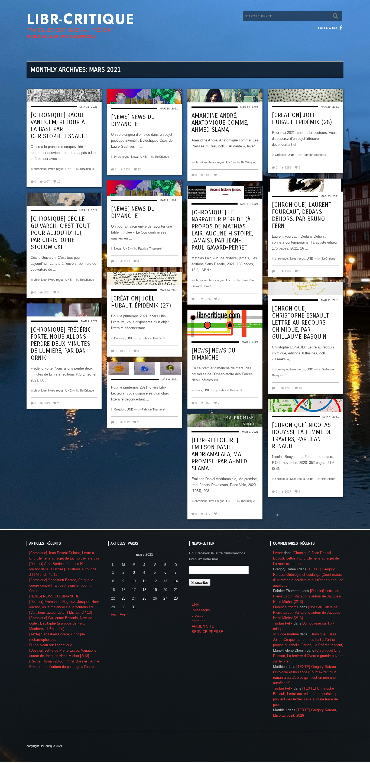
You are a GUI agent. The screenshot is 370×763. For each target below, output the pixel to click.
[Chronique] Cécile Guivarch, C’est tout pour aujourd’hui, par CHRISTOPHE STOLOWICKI (60, 233)
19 (155, 590)
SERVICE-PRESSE (207, 632)
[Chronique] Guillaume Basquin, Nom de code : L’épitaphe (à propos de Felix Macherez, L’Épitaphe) (60, 623)
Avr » (124, 614)
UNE (68, 168)
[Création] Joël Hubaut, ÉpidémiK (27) (141, 302)
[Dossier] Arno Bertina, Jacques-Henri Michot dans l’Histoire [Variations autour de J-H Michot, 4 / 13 (62, 569)
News (135, 156)
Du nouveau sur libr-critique (50, 645)
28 (176, 598)
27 (165, 598)
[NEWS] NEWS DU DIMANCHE (133, 121)
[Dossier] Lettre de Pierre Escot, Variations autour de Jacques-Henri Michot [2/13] (307, 596)
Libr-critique (81, 19)
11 (144, 581)
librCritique (87, 168)
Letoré (278, 553)
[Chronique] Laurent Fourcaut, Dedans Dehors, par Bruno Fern (302, 215)
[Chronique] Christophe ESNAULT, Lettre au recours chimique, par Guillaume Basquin (301, 322)
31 (134, 607)
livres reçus (56, 168)
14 (176, 581)
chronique (40, 168)
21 (176, 590)
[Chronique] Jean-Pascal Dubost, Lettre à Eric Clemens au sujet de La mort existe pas (306, 558)
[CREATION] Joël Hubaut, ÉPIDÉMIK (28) (302, 119)
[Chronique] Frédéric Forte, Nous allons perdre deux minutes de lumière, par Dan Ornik (61, 343)
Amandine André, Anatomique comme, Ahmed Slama (220, 122)
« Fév (112, 614)
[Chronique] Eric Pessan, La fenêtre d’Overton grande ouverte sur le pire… (308, 655)
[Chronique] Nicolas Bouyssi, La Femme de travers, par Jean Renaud (302, 436)
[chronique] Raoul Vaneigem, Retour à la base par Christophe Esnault (59, 126)
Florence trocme (285, 607)
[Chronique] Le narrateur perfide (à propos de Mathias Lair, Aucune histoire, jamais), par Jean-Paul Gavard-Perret (222, 230)
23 (123, 598)
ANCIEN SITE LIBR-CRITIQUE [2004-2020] (61, 36)
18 (144, 590)
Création (280, 154)
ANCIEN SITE (203, 626)
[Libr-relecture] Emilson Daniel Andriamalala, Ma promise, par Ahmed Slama (219, 454)
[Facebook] (341, 28)
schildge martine (286, 634)
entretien (198, 621)
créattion (198, 615)
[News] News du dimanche (133, 212)
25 (144, 598)
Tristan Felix (283, 623)
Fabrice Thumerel (314, 154)
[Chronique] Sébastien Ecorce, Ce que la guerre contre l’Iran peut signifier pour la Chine (61, 585)
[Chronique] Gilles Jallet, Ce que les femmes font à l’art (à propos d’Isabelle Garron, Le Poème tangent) (308, 639)
